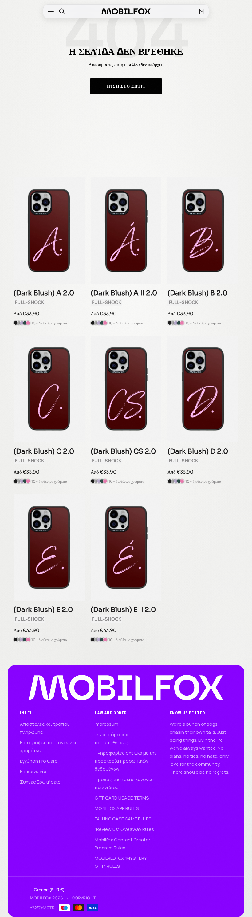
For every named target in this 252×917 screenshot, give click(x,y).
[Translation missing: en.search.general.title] (62, 11)
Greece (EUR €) (49, 889)
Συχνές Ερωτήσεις (40, 782)
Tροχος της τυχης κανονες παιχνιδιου (124, 783)
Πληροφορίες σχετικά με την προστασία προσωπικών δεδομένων (126, 761)
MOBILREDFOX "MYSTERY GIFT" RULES (121, 862)
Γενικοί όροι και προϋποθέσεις (112, 738)
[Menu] (51, 11)
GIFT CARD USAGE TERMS (122, 798)
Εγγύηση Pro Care (38, 761)
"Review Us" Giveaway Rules (124, 829)
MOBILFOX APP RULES (117, 808)
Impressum (106, 724)
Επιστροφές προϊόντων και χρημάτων (49, 746)
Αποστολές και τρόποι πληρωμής (44, 728)
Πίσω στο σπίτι (126, 86)
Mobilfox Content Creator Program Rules (122, 843)
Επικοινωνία (33, 771)
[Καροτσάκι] (201, 11)
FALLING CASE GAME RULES (123, 819)
